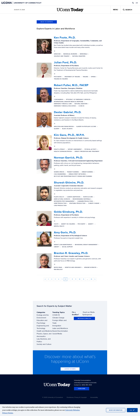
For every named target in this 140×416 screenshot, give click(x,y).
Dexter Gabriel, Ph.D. (67, 112)
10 (79, 279)
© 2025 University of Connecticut (52, 397)
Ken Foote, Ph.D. (65, 37)
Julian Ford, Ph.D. (65, 62)
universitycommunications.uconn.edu (85, 383)
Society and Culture (44, 344)
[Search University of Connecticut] (132, 2)
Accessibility (94, 397)
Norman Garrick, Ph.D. (68, 157)
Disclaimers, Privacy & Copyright (77, 397)
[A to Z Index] (136, 2)
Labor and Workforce (60, 328)
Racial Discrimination (60, 331)
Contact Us (77, 385)
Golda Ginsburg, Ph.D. (68, 212)
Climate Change (58, 317)
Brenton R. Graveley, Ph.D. (71, 253)
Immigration (56, 325)
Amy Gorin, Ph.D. (65, 232)
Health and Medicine (44, 331)
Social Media (57, 333)
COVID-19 (56, 315)
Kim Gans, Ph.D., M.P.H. (69, 135)
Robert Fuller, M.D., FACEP (71, 85)
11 (83, 279)
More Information (115, 410)
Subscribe (81, 388)
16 (91, 279)
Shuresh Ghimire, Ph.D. (69, 182)
